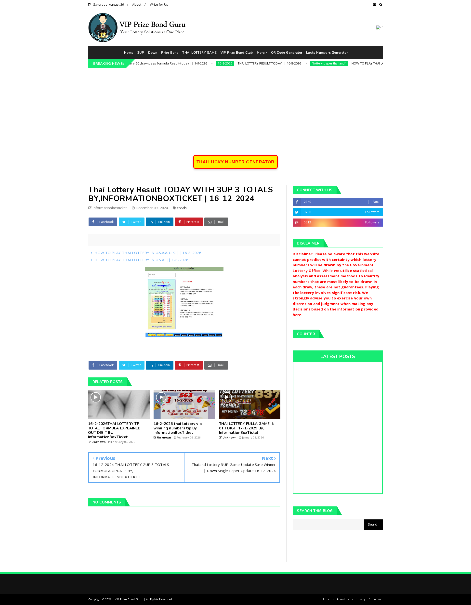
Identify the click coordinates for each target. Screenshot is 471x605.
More (261, 53)
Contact (377, 599)
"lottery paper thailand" (307, 63)
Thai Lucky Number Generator (235, 161)
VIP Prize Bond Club (237, 53)
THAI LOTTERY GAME (199, 53)
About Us (343, 599)
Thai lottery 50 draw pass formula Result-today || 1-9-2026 (140, 63)
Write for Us (159, 4)
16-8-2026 (203, 63)
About (136, 4)
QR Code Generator (286, 53)
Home (128, 53)
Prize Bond (169, 53)
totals (182, 208)
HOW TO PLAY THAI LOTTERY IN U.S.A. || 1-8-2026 (141, 259)
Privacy (361, 599)
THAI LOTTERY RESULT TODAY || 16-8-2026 (247, 63)
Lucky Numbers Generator (327, 53)
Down (152, 53)
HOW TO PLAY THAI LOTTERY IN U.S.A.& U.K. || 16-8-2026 (372, 63)
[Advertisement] (235, 104)
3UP (140, 53)
